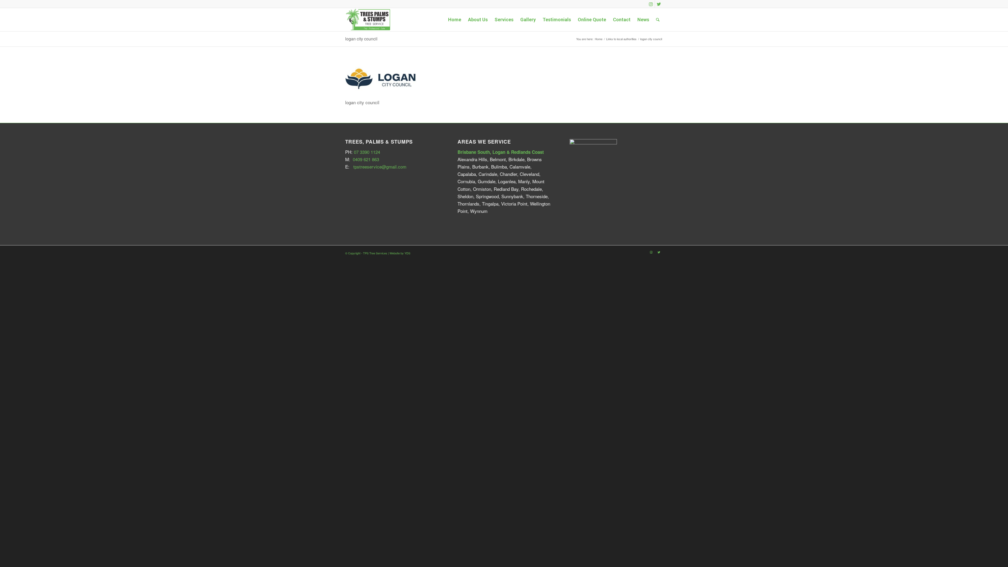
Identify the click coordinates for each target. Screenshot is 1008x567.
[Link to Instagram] (651, 4)
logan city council (361, 39)
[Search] (658, 19)
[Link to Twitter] (659, 4)
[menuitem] (455, 19)
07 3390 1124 (367, 152)
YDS (407, 253)
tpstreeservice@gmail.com (379, 166)
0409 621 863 (366, 159)
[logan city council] (384, 91)
